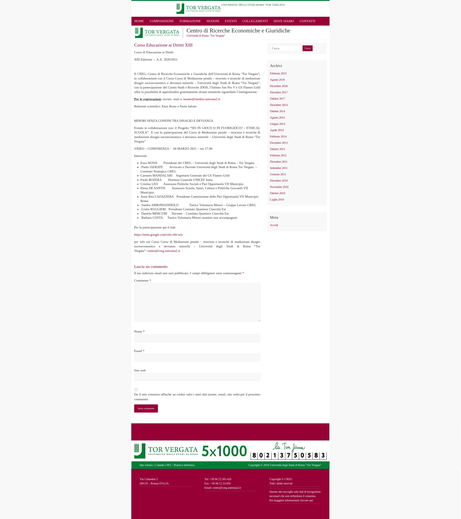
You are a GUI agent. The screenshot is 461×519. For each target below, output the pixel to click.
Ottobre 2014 (277, 111)
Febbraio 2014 (278, 136)
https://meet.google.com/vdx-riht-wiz (158, 234)
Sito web (140, 370)
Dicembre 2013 (279, 142)
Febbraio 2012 (278, 155)
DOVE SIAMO (284, 21)
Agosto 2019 (277, 79)
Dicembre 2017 (279, 92)
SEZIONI (213, 21)
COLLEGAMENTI (255, 21)
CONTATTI (307, 21)
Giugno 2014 (277, 123)
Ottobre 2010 (277, 193)
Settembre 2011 (279, 168)
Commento (142, 280)
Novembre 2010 (279, 186)
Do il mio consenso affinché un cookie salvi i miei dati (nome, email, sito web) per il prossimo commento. (197, 397)
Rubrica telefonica (184, 465)
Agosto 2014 (277, 117)
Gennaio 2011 (278, 174)
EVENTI (231, 21)
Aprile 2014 (277, 130)
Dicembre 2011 (278, 161)
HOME (139, 21)
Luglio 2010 (277, 199)
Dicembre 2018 (279, 86)
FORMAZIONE (190, 21)
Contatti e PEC (163, 465)
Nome (139, 331)
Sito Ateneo (146, 465)
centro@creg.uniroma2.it (163, 251)
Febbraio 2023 (278, 73)
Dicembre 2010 (279, 180)
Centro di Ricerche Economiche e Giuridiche (238, 30)
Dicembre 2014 (279, 104)
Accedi (274, 225)
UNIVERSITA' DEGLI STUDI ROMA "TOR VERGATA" (253, 4)
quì (311, 500)
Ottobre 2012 (277, 149)
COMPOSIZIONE (162, 21)
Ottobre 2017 (277, 98)
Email (139, 351)
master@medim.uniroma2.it (201, 99)
